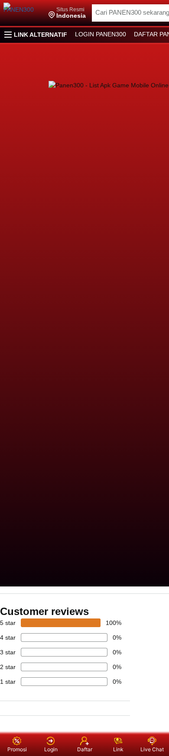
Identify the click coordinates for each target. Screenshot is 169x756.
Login (51, 749)
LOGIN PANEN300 (100, 34)
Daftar (84, 749)
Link (118, 749)
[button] (67, 13)
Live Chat (152, 749)
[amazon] (23, 13)
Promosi (17, 749)
